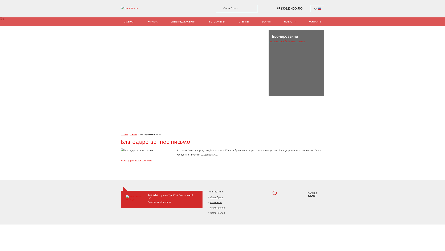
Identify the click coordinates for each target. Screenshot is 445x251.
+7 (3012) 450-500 (289, 8)
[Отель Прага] (135, 8)
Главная (124, 135)
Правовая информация (159, 202)
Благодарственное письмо (136, 160)
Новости (133, 135)
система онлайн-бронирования (287, 41)
